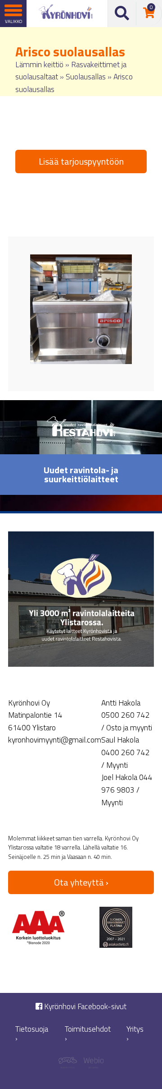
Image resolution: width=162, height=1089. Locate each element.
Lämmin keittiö (39, 64)
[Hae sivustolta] (122, 13)
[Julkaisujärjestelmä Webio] (92, 1064)
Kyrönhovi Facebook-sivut (84, 1006)
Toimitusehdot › (88, 1033)
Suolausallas (86, 76)
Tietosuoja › (31, 1033)
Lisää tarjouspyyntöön (81, 161)
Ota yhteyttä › (81, 882)
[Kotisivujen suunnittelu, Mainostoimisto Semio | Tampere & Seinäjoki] (69, 1064)
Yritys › (135, 1033)
